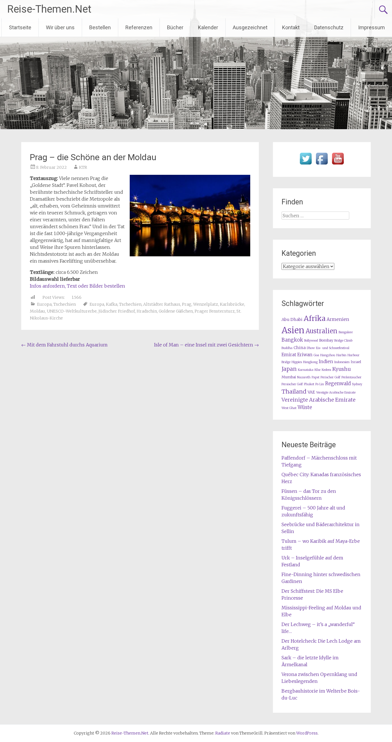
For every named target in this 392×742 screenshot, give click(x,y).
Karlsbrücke (232, 304)
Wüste (305, 407)
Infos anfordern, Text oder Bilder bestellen (77, 286)
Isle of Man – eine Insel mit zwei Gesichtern (206, 345)
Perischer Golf (330, 377)
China (300, 347)
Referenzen (138, 27)
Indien (326, 361)
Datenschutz (329, 27)
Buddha (287, 348)
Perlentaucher (351, 377)
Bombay (326, 340)
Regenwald (338, 384)
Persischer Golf (292, 384)
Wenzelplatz (205, 304)
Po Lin (319, 384)
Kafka (111, 304)
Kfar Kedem (323, 370)
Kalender (208, 27)
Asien (293, 330)
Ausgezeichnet (250, 27)
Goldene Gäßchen (176, 311)
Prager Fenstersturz (215, 311)
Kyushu (341, 369)
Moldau (37, 311)
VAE (311, 392)
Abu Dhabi (292, 319)
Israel (356, 361)
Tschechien (64, 304)
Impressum (371, 27)
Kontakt (291, 27)
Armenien (338, 319)
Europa (44, 304)
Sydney (357, 384)
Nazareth (304, 377)
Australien (321, 331)
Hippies (297, 362)
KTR (83, 167)
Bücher (175, 27)
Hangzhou (327, 355)
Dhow (311, 348)
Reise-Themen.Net (49, 9)
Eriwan (305, 354)
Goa (316, 355)
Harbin (341, 355)
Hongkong (310, 362)
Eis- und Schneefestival (332, 348)
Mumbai (289, 377)
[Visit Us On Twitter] (306, 165)
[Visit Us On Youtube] (338, 165)
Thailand (294, 391)
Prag (186, 304)
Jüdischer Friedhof (116, 311)
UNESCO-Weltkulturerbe (72, 311)
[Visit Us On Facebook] (322, 165)
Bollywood (311, 340)
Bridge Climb (343, 340)
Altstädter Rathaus (161, 304)
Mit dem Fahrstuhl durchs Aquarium (64, 345)
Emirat (289, 354)
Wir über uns (60, 27)
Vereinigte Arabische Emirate (319, 399)
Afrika (314, 318)
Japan (289, 369)
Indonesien (342, 362)
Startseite (20, 27)
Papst (315, 377)
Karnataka (305, 370)
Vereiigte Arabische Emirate (336, 392)
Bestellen (100, 27)
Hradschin (147, 311)
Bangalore (346, 332)
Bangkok (292, 340)
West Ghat (289, 408)
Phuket (309, 384)
